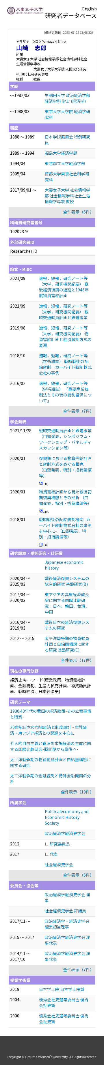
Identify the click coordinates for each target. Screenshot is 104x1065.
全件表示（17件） (77, 660)
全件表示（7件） (78, 411)
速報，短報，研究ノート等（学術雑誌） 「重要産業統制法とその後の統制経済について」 (65, 391)
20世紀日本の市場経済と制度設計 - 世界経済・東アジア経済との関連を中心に (48, 730)
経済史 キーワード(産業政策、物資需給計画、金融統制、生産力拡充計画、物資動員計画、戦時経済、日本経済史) (50, 685)
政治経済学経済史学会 (65, 833)
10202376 (19, 231)
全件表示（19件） (77, 792)
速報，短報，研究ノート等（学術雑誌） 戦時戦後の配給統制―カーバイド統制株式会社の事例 (65, 364)
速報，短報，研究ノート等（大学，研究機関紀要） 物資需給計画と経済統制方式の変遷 (65, 336)
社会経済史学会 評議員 (65, 911)
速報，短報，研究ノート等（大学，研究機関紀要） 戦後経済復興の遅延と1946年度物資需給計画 (64, 286)
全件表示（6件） (78, 212)
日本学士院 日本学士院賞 (61, 989)
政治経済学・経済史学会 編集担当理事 (67, 924)
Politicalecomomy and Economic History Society (66, 817)
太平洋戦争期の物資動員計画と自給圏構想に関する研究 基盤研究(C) (67, 644)
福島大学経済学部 (61, 153)
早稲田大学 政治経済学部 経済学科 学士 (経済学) (67, 98)
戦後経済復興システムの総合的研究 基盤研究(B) (67, 581)
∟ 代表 (51, 854)
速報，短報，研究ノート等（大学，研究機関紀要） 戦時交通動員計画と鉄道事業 (63, 311)
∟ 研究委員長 (57, 844)
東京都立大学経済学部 (65, 163)
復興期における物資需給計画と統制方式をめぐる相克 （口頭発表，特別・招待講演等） (65, 466)
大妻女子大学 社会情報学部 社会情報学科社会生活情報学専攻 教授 (67, 195)
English (89, 9)
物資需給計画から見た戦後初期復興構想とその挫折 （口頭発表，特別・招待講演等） (65, 497)
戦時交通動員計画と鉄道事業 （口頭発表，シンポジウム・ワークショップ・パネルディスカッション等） (65, 439)
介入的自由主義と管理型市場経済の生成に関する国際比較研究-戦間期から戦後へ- (50, 746)
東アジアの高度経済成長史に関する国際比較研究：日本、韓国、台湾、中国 (67, 603)
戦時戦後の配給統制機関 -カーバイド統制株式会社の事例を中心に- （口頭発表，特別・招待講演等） (65, 528)
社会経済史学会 (59, 864)
